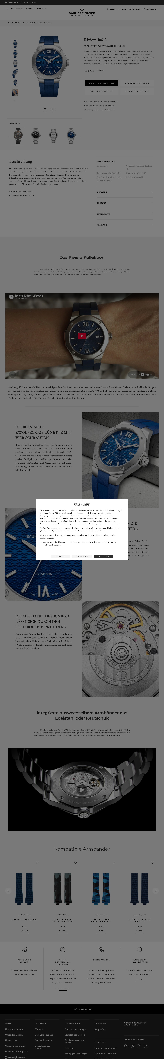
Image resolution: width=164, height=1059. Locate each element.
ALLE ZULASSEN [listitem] (104, 557)
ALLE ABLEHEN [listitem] (60, 557)
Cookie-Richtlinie (79, 531)
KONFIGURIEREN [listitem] (82, 557)
